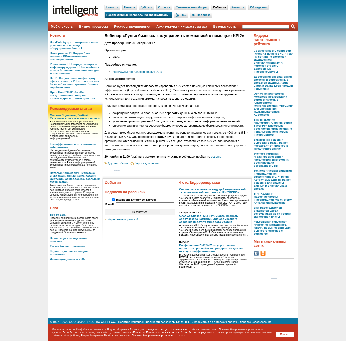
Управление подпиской (123, 219)
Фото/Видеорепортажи (199, 183)
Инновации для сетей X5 (67, 259)
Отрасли (164, 7)
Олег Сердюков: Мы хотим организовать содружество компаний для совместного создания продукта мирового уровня (208, 218)
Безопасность (224, 26)
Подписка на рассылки (125, 192)
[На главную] (75, 16)
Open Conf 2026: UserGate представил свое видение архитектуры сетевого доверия (72, 95)
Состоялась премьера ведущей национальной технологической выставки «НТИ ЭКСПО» (212, 191)
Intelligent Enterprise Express (136, 199)
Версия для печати (147, 163)
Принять (285, 334)
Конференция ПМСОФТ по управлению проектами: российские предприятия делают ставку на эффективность (211, 248)
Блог (54, 208)
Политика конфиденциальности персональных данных (154, 321)
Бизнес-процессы (93, 26)
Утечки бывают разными (67, 246)
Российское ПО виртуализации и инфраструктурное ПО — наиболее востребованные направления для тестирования (75, 69)
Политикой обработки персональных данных (159, 335)
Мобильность (62, 26)
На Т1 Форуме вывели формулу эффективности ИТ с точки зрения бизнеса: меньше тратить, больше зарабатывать (74, 83)
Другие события (118, 163)
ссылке (216, 156)
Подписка (203, 14)
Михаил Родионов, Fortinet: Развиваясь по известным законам (75, 117)
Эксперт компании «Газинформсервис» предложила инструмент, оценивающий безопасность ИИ (271, 159)
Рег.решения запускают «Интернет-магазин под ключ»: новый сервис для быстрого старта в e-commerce (272, 227)
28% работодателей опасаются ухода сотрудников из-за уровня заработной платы (272, 212)
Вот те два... (58, 214)
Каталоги (237, 7)
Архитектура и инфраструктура (181, 26)
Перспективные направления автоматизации (138, 14)
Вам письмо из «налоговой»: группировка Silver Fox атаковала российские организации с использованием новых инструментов (273, 127)
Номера (129, 7)
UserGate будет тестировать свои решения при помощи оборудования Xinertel (74, 45)
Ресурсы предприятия (132, 26)
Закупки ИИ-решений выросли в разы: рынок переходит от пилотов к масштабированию (271, 144)
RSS (183, 14)
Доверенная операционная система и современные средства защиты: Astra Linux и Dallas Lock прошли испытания (273, 82)
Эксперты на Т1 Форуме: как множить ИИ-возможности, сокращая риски (70, 56)
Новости (112, 7)
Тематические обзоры (191, 7)
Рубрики (147, 7)
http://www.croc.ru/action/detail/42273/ (137, 71)
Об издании (258, 7)
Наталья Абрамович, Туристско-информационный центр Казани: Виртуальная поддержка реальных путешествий (75, 177)
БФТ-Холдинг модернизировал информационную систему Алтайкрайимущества (273, 198)
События (219, 7)
